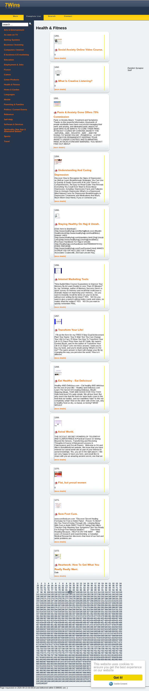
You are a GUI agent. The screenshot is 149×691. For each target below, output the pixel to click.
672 (120, 642)
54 (56, 588)
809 (95, 655)
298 (70, 609)
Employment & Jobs (13, 65)
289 (37, 609)
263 (116, 605)
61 (81, 588)
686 (84, 644)
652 (48, 642)
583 (59, 636)
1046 (84, 677)
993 (66, 672)
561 (66, 633)
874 (70, 662)
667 (102, 642)
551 (116, 631)
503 (116, 627)
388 (48, 618)
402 (98, 618)
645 (109, 640)
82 (70, 590)
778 (70, 653)
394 (70, 618)
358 (113, 614)
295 (59, 609)
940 (48, 668)
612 (77, 638)
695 (116, 644)
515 (73, 629)
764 (106, 651)
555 (45, 633)
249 (66, 605)
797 (52, 655)
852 (77, 659)
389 (52, 618)
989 (52, 672)
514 (70, 629)
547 (102, 631)
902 (84, 664)
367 (59, 616)
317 (52, 612)
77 (52, 590)
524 (106, 629)
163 (102, 596)
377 (95, 616)
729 (66, 649)
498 (98, 627)
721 (37, 649)
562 (70, 633)
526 (113, 629)
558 (55, 633)
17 (95, 583)
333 (109, 612)
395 (73, 618)
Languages (9, 94)
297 (66, 609)
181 (80, 599)
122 (41, 594)
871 (59, 662)
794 (41, 655)
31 (59, 586)
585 (66, 636)
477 (109, 625)
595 (102, 636)
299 (73, 609)
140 (106, 594)
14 (84, 583)
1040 (63, 677)
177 (66, 599)
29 (52, 586)
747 (45, 651)
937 (37, 668)
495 (88, 627)
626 (41, 640)
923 (73, 666)
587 (73, 636)
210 (98, 601)
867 (45, 662)
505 (37, 629)
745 (37, 651)
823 (59, 657)
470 (84, 625)
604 (48, 638)
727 (59, 649)
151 (59, 596)
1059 (45, 679)
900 (77, 664)
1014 (56, 675)
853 (80, 659)
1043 (74, 677)
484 (48, 627)
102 (55, 592)
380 (106, 616)
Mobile (7, 99)
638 (84, 640)
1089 (66, 681)
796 (48, 655)
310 (113, 609)
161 (95, 596)
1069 (81, 679)
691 (102, 644)
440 (63, 623)
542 (84, 631)
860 (106, 659)
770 (41, 653)
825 (66, 657)
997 (80, 672)
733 (80, 649)
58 (70, 588)
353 (95, 614)
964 (48, 670)
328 (91, 612)
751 (59, 651)
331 (102, 612)
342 (55, 614)
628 (48, 640)
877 (80, 662)
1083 (45, 681)
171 (45, 599)
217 (37, 603)
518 (84, 629)
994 (70, 672)
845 (52, 659)
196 (48, 601)
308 (106, 609)
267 (45, 607)
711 (88, 646)
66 (99, 588)
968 (63, 670)
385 (37, 618)
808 (91, 655)
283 (102, 607)
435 (45, 623)
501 (109, 627)
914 (41, 666)
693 (109, 644)
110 (84, 592)
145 (37, 596)
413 (52, 620)
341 (52, 614)
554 (41, 633)
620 (106, 638)
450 (98, 623)
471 (88, 625)
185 (95, 599)
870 (55, 662)
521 (95, 629)
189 (109, 599)
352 (91, 614)
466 (70, 625)
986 (41, 672)
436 (48, 623)
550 (113, 631)
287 (116, 607)
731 (73, 649)
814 (113, 655)
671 (116, 642)
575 (116, 633)
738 (98, 649)
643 (102, 640)
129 (66, 594)
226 (70, 603)
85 (81, 590)
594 (98, 636)
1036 (48, 677)
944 (63, 668)
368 (63, 616)
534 (55, 631)
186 (98, 599)
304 (91, 609)
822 (55, 657)
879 (88, 662)
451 (102, 623)
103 (59, 592)
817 (37, 657)
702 (55, 646)
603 (45, 638)
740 (106, 649)
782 (84, 653)
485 (52, 627)
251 (73, 605)
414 (55, 620)
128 (63, 594)
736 (91, 649)
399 (88, 618)
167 (116, 596)
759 (88, 651)
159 (88, 596)
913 (37, 666)
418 (70, 620)
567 (88, 633)
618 (98, 638)
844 (48, 659)
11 (74, 583)
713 (95, 646)
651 (45, 642)
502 (113, 627)
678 (55, 644)
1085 (52, 681)
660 (77, 642)
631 (59, 640)
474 (98, 625)
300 (77, 609)
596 (106, 636)
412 (48, 620)
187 (102, 599)
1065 (66, 679)
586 (70, 636)
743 (116, 649)
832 (91, 657)
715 (102, 646)
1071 (88, 679)
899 (73, 664)
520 (91, 629)
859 (102, 659)
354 (98, 614)
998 (84, 672)
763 (102, 651)
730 (70, 649)
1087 (59, 681)
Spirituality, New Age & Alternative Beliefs (15, 130)
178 (70, 599)
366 (55, 616)
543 (88, 631)
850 (70, 659)
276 (77, 607)
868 (48, 662)
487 (59, 627)
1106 (41, 683)
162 (98, 596)
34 (70, 586)
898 (70, 664)
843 (45, 659)
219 (45, 603)
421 (80, 620)
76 (48, 590)
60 (77, 588)
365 (52, 616)
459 (45, 625)
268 (48, 607)
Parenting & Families (14, 104)
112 (91, 592)
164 (106, 596)
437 (52, 623)
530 (41, 631)
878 (84, 662)
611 (73, 638)
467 (73, 625)
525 (109, 629)
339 (45, 614)
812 (106, 655)
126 (55, 594)
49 (38, 588)
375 (88, 616)
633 (66, 640)
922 (70, 666)
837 (109, 657)
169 (37, 599)
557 (52, 633)
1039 (59, 677)
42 (99, 586)
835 (102, 657)
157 (80, 596)
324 (77, 612)
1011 (45, 675)
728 (63, 649)
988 (48, 672)
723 (45, 649)
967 (59, 670)
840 (120, 657)
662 (84, 642)
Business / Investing (13, 45)
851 (73, 659)
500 (106, 627)
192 (120, 599)
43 (102, 586)
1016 (63, 675)
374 (84, 616)
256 (91, 605)
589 (80, 636)
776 (63, 653)
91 (102, 590)
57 (66, 588)
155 (73, 596)
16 (92, 583)
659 (73, 642)
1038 (56, 677)
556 (48, 633)
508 (48, 629)
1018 (70, 675)
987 (45, 672)
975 (88, 670)
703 (59, 646)
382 (113, 616)
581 (52, 636)
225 (66, 603)
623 (116, 638)
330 (98, 612)
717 (109, 646)
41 (95, 586)
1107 (45, 683)
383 (116, 616)
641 (95, 640)
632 (63, 640)
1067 (74, 679)
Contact (68, 16)
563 (73, 633)
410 (41, 620)
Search (52, 16)
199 (59, 601)
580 (48, 636)
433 (37, 623)
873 (66, 662)
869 (52, 662)
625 (37, 640)
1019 (74, 675)
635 (73, 640)
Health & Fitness (12, 84)
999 (88, 672)
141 (109, 594)
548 (106, 631)
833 (95, 657)
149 (52, 596)
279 (88, 607)
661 (80, 642)
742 (113, 649)
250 (70, 605)
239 (116, 603)
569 (95, 633)
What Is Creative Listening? (75, 80)
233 (95, 603)
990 (55, 672)
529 (37, 631)
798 (55, 655)
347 (73, 614)
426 (98, 620)
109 (80, 592)
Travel (7, 141)
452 (106, 623)
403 (102, 618)
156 (77, 596)
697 (37, 646)
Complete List (33, 16)
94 (113, 590)
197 (52, 601)
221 (52, 603)
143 (116, 594)
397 (80, 618)
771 (45, 653)
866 (41, 662)
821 (52, 657)
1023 (88, 675)
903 (88, 664)
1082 (41, 681)
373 (80, 616)
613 (80, 638)
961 (37, 670)
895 (59, 664)
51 (45, 588)
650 (41, 642)
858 (98, 659)
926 (84, 666)
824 (63, 657)
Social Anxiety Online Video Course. (80, 49)
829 (80, 657)
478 (113, 625)
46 (113, 586)
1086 (56, 681)
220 (48, 603)
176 (63, 599)
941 (52, 668)
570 (98, 633)
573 (109, 633)
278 (84, 607)
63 (88, 588)
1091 (74, 681)
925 (80, 666)
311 (116, 609)
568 (91, 633)
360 (120, 614)
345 (66, 614)
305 (95, 609)
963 (45, 670)
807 (88, 655)
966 (55, 670)
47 (117, 586)
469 (80, 625)
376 (91, 616)
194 (41, 601)
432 (120, 620)
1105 (38, 683)
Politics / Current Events (15, 109)
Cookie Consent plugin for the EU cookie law (118, 684)
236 (106, 603)
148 (48, 596)
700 (48, 646)
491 (73, 627)
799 (59, 655)
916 (48, 666)
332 (106, 612)
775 (59, 653)
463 (59, 625)
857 (95, 659)
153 (66, 596)
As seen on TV (11, 35)
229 (80, 603)
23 (117, 583)
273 (66, 607)
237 (109, 603)
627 (45, 640)
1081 (38, 681)
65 (95, 588)
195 (45, 601)
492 (77, 627)
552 (120, 631)
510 (55, 629)
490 (70, 627)
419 (73, 620)
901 (80, 664)
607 (59, 638)
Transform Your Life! (70, 329)
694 (113, 644)
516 (77, 629)
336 (120, 612)
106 (70, 592)
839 (116, 657)
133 (80, 594)
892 (48, 664)
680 (63, 644)
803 (73, 655)
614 (84, 638)
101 (52, 592)
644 (106, 640)
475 (102, 625)
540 (77, 631)
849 (66, 659)
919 (59, 666)
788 (106, 653)
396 (77, 618)
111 (88, 592)
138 (98, 594)
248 (63, 605)
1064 (63, 679)
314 (41, 612)
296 (63, 609)
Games (7, 74)
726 (55, 649)
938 (41, 668)
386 (41, 618)
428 (106, 620)
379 (102, 616)
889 (37, 664)
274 (70, 607)
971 (73, 670)
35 (74, 586)
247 (59, 605)
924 (77, 666)
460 (48, 625)
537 (66, 631)
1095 (88, 681)
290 (41, 609)
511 (59, 629)
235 (102, 603)
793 (37, 655)
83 (74, 590)
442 (70, 623)
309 (109, 609)
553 (37, 633)
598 (113, 636)
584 (63, 636)
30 (56, 586)
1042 (70, 677)
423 (88, 620)
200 (63, 601)
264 (120, 605)
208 (91, 601)
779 (73, 653)
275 (73, 607)
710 (84, 646)
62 (84, 588)
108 (77, 592)
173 (52, 599)
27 (45, 586)
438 (55, 623)
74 (41, 590)
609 (66, 638)
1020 (77, 675)
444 (77, 623)
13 (81, 583)
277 (80, 607)
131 (73, 594)
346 (70, 614)
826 (70, 657)
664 (91, 642)
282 (98, 607)
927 (88, 666)
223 (59, 603)
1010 (41, 675)
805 (80, 655)
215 (116, 601)
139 (102, 594)
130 (70, 594)
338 (41, 614)
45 (110, 586)
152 (63, 596)
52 (48, 588)
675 (45, 644)
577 (37, 636)
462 (55, 625)
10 (70, 583)
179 (73, 599)
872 (63, 662)
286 (113, 607)
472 (91, 625)
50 (41, 588)
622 (113, 638)
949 (80, 668)
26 (41, 586)
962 (41, 670)
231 (88, 603)
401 (95, 618)
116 (106, 592)
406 (113, 618)
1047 (88, 677)
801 (66, 655)
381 (109, 616)
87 (88, 590)
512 (63, 629)
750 (55, 651)
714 (98, 646)
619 (102, 638)
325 (80, 612)
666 (98, 642)
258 (98, 605)
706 (70, 646)
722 (41, 649)
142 (113, 594)
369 (66, 616)
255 (88, 605)
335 (116, 612)
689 (95, 644)
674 (41, 644)
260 (106, 605)
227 (73, 603)
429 (109, 620)
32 (63, 586)
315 (45, 612)
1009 (38, 675)
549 (109, 631)
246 (55, 605)
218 (41, 603)
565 (80, 633)
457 (37, 625)
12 (77, 583)
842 (41, 659)
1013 (52, 675)
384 (120, 616)
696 (120, 644)
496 (91, 627)
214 (113, 601)
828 (77, 657)
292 (48, 609)
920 (63, 666)
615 (88, 638)
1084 (48, 681)
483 (45, 627)
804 (77, 655)
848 (63, 659)
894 (55, 664)
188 (106, 599)
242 (41, 605)
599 (116, 636)
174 (55, 599)
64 (92, 588)
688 (91, 644)
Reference (9, 114)
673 (37, 644)
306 (98, 609)
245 (52, 605)
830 (84, 657)
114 (98, 592)
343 (59, 614)
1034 (41, 677)
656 (63, 642)
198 (55, 601)
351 (88, 614)
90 (99, 590)
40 (92, 586)
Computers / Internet (14, 50)
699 (45, 646)
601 (37, 638)
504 (120, 627)
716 (106, 646)
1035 (45, 677)
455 (116, 623)
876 (77, 662)
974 (84, 670)
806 (84, 655)
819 (45, 657)
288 (120, 607)
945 (66, 668)
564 (77, 633)
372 (77, 616)
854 (84, 659)
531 (45, 631)
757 (80, 651)
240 (120, 603)
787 (102, 653)
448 (91, 623)
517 (80, 629)
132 (77, 594)
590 (84, 636)
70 (113, 588)
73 (38, 590)
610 (70, 638)
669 (109, 642)
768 (120, 651)
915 (45, 666)
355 (102, 614)
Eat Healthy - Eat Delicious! (75, 380)
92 (106, 590)
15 (88, 583)
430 (113, 620)
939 (45, 668)
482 (41, 627)
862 (113, 659)
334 (113, 612)
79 (59, 590)
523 (102, 629)
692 (106, 644)
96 (120, 590)
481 (37, 627)
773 (52, 653)
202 (70, 601)
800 (63, 655)
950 (84, 668)
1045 (81, 677)
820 (48, 657)
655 (59, 642)
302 (84, 609)
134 (84, 594)
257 (95, 605)
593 (95, 636)
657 (66, 642)
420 (77, 620)
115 (102, 592)
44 (106, 586)
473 (95, 625)
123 (45, 594)
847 (59, 659)
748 (48, 651)
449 (95, 623)
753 (66, 651)
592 (91, 636)
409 (37, 620)
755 (73, 651)
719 (116, 646)
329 (95, 612)
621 (109, 638)
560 (63, 633)
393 (66, 618)
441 (66, 623)
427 (102, 620)
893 (52, 664)
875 (73, 662)
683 (73, 644)
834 (98, 657)
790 (113, 653)
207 (88, 601)
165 (109, 596)
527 (116, 629)
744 (120, 649)
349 (80, 614)
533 (52, 631)
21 (110, 583)
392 (63, 618)
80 (63, 590)
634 (70, 640)
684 (77, 644)
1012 (48, 675)
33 (66, 586)
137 (95, 594)
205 (80, 601)
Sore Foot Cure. (68, 513)
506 (41, 629)
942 (55, 668)
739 (102, 649)
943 (59, 668)
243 (45, 605)
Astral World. (66, 431)
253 (80, 605)
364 (48, 616)
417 (66, 620)
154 (70, 596)
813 (109, 655)
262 (113, 605)
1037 (52, 677)
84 (77, 590)
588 (77, 636)
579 (45, 636)
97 (38, 592)
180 (77, 599)
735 (88, 649)
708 (77, 646)
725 (52, 649)
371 (73, 616)
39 (88, 586)
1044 (77, 677)
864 (120, 659)
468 (77, 625)
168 (120, 596)
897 (66, 664)
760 (91, 651)
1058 (41, 679)
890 (41, 664)
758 (84, 651)
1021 (81, 675)
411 (45, 620)
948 (77, 668)
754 (70, 651)
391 (59, 618)
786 (98, 653)
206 (84, 601)
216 (120, 601)
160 (91, 596)
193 (37, 601)
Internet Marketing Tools (73, 279)
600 (120, 636)
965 (52, 670)
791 (116, 653)
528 (120, 629)
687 (88, 644)
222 (55, 603)
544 (91, 631)
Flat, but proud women (72, 482)
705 (66, 646)
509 (52, 629)
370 (70, 616)
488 (63, 627)
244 (48, 605)
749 (52, 651)
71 (117, 588)
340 (48, 614)
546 (98, 631)
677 (52, 644)
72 (120, 588)
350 (84, 614)
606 (55, 638)
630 (55, 640)
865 (37, 662)
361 (37, 616)
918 (55, 666)
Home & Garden (11, 90)
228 (77, 603)
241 (37, 605)
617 (95, 638)
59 (74, 588)
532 (48, 631)
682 (70, 644)
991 (59, 672)
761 (95, 651)
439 (59, 623)
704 (63, 646)
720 (120, 646)
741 (109, 649)
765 (109, 651)
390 (55, 618)
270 (55, 607)
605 (52, 638)
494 (84, 627)
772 (48, 653)
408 (120, 618)
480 (120, 625)
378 (98, 616)
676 (48, 644)
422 (84, 620)
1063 (59, 679)
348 (77, 614)
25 (38, 586)
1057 (38, 679)
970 (70, 670)
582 (55, 636)
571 (102, 633)
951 (88, 668)
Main (15, 16)
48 (120, 586)
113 (95, 592)
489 (66, 627)
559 (59, 633)
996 (77, 672)
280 (91, 607)
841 (37, 659)
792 (120, 653)
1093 (81, 681)
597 (109, 636)
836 (106, 657)
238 (113, 603)
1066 (70, 679)
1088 (63, 681)
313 (37, 612)
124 (48, 594)
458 (41, 625)
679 (59, 644)
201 (66, 601)
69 (110, 588)
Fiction (7, 70)
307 (102, 609)
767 (116, 651)
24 (120, 583)
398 (84, 618)
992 (63, 672)
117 (109, 592)
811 (102, 655)
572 (106, 633)
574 (113, 633)
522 (98, 629)
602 (41, 638)
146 (41, 596)
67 (102, 588)
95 (117, 590)
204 (77, 601)
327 (88, 612)
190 (113, 599)
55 (59, 588)
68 (106, 588)
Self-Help (8, 119)
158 (84, 596)
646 (113, 640)
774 (55, 653)
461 (52, 625)
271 (59, 607)
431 (116, 620)
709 (80, 646)
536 (63, 631)
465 (66, 625)
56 (63, 588)
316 (48, 612)
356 (106, 614)
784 (91, 653)
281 (95, 607)
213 (109, 601)
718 (113, 646)
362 (41, 616)
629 (52, 640)
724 (48, 649)
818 (41, 657)
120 (120, 592)
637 (80, 640)
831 (88, 657)
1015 (59, 675)
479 (116, 625)
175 (59, 599)
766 (113, 651)
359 (116, 614)
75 (45, 590)
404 (106, 618)
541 (80, 631)
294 (55, 609)
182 (84, 599)
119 (116, 592)
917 (52, 666)
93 (110, 590)
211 (102, 601)
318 (55, 612)
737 (95, 649)
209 (95, 601)
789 (109, 653)
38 (84, 586)
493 (80, 627)
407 (116, 618)
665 (95, 642)
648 (120, 640)
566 (84, 633)
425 (95, 620)
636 (77, 640)
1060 (48, 679)
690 (98, 644)
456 (120, 623)
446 (84, 623)
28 (48, 586)
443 (73, 623)
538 (70, 631)
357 (109, 614)
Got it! (118, 677)
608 (63, 638)
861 (109, 659)
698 (41, 646)
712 (91, 646)
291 (45, 609)
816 (120, 655)
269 (52, 607)
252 (77, 605)
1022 (84, 675)
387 (45, 618)
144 (120, 594)
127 (59, 594)
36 (77, 586)
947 (73, 668)
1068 (77, 679)
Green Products (11, 80)
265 (37, 607)
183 (88, 599)
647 (116, 640)
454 (113, 623)
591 (88, 636)
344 (63, 614)
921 (66, 666)
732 (77, 649)
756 (77, 651)
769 (37, 653)
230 (84, 603)
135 (88, 594)
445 (80, 623)
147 (45, 596)
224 (63, 603)
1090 (70, 681)
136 (91, 594)
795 (45, 655)
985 (37, 672)
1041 (66, 677)
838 (113, 657)
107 (73, 592)
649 (37, 642)
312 (120, 609)
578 (41, 636)
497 (95, 627)
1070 (84, 679)
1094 (84, 681)
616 (91, 638)
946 (70, 668)
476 (106, 625)
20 (106, 583)
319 (59, 612)
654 (55, 642)
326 (84, 612)
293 (52, 609)
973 (80, 670)
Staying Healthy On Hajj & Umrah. (79, 223)
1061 (52, 679)
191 (116, 599)
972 (77, 670)
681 (66, 644)
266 (41, 607)
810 (98, 655)
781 (80, 653)
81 (66, 590)
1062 (56, 679)
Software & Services (13, 124)
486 (55, 627)
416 (63, 620)
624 (120, 638)
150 (55, 596)
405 (109, 618)
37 (81, 586)
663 (88, 642)
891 (45, 664)
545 (95, 631)
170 (41, 599)
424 (91, 620)
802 (70, 655)
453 (109, 623)
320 (63, 612)
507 (45, 629)
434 (41, 623)
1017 (66, 675)
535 (59, 631)
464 (63, 625)
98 (41, 592)
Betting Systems (12, 40)
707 (73, 646)
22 (113, 583)
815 (116, 655)
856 (91, 659)
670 (113, 642)
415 (59, 620)
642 (98, 640)
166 (113, 596)
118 (113, 592)
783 (88, 653)
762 (98, 651)
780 (77, 653)
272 (63, 607)
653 (52, 642)
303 (88, 609)
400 (91, 618)
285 (109, 607)
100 (48, 592)
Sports (7, 136)
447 (88, 623)
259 (102, 605)
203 (73, 601)
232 (91, 603)
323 (73, 612)
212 (106, 601)
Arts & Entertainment (14, 30)
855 (88, 659)
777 (66, 653)
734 (84, 649)
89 (95, 590)
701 (52, 646)
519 (88, 629)
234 (98, 603)
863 (116, 659)
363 (45, 616)
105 (66, 592)
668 (106, 642)
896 (63, 664)
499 (102, 627)
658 (70, 642)
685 (80, 644)
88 (92, 590)
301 (80, 609)
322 (70, 612)
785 (95, 653)
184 (91, 599)
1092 (77, 681)
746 (41, 651)
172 (48, 599)
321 (66, 612)
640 (91, 640)
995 (73, 672)
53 (52, 588)
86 (84, 590)
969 (66, 670)
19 (102, 583)
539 (73, 631)
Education (9, 60)
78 (56, 590)
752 (63, 651)
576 (120, 633)
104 (63, 592)
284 (106, 607)
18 (99, 583)
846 (55, 659)
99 (45, 592)
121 (37, 594)
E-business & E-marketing (16, 55)
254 (84, 605)
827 (73, 657)
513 (66, 629)
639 (88, 640)
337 (37, 614)
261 (109, 605)
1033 (38, 677)
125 (52, 594)
